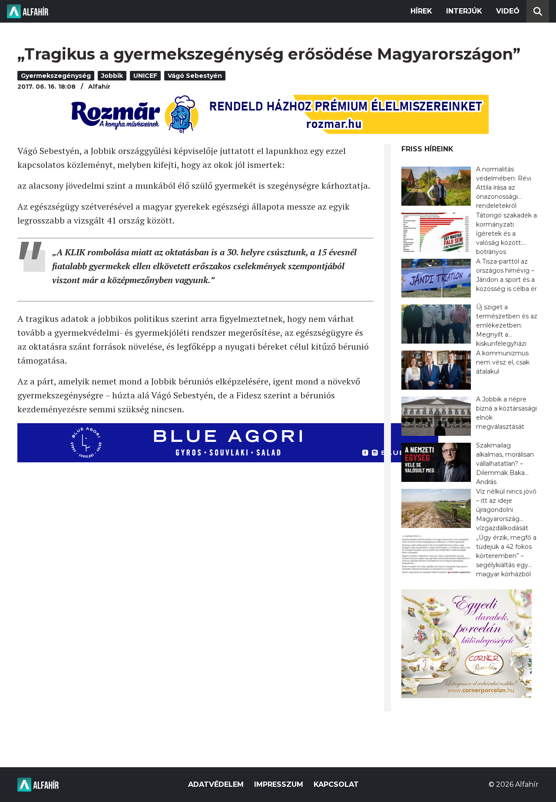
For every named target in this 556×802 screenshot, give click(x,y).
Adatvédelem (216, 784)
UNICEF (145, 76)
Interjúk (464, 11)
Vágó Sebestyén (195, 76)
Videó (508, 11)
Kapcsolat (336, 784)
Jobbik (112, 76)
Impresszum (278, 784)
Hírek (421, 11)
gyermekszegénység (56, 76)
